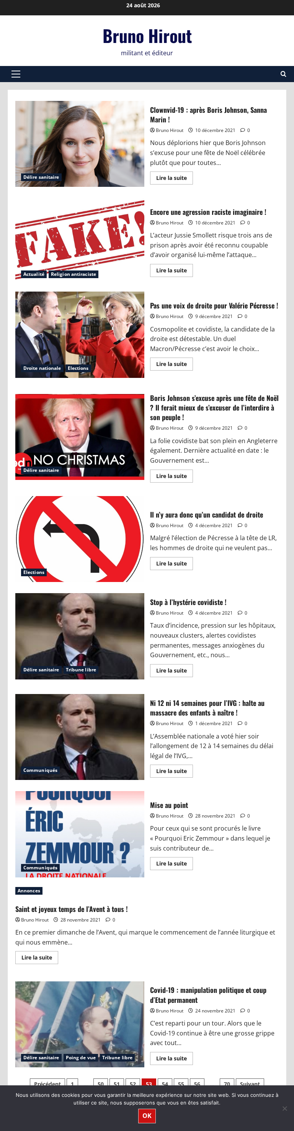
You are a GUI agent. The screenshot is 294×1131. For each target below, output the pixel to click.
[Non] (284, 1108)
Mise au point (79, 834)
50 (101, 1084)
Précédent (47, 1084)
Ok (147, 1115)
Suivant (250, 1084)
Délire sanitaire (41, 177)
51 (117, 1084)
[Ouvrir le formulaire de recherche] (283, 73)
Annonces (29, 890)
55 (181, 1084)
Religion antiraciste (73, 274)
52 (133, 1084)
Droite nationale (42, 368)
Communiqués (40, 770)
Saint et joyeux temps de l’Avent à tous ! (71, 909)
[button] (16, 74)
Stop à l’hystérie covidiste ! (79, 636)
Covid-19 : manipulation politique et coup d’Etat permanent (79, 1024)
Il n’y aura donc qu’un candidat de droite (79, 539)
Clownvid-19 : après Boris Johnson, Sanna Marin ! (79, 144)
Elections (78, 368)
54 (165, 1084)
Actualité (33, 274)
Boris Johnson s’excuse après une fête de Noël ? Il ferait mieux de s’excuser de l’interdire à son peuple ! (79, 437)
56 (197, 1084)
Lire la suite (174, 179)
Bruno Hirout (147, 35)
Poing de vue (81, 1057)
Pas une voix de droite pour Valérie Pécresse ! (79, 335)
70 (227, 1084)
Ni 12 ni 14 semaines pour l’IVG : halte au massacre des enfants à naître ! (79, 737)
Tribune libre (81, 669)
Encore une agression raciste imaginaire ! (79, 241)
